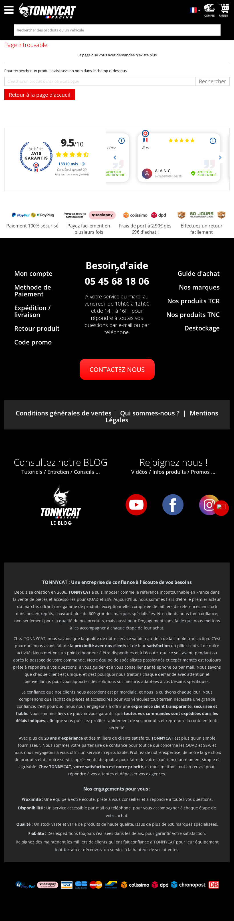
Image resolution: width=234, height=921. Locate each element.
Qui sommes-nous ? (149, 413)
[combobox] (117, 30)
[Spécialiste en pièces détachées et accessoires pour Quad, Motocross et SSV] (100, 10)
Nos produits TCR (193, 300)
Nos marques (199, 287)
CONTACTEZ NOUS (117, 369)
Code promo (33, 342)
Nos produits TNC (193, 314)
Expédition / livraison (32, 311)
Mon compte (33, 273)
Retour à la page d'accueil (39, 94)
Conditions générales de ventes (64, 413)
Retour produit (37, 328)
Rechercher (212, 81)
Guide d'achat (198, 273)
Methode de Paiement (32, 290)
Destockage (202, 328)
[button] (221, 508)
